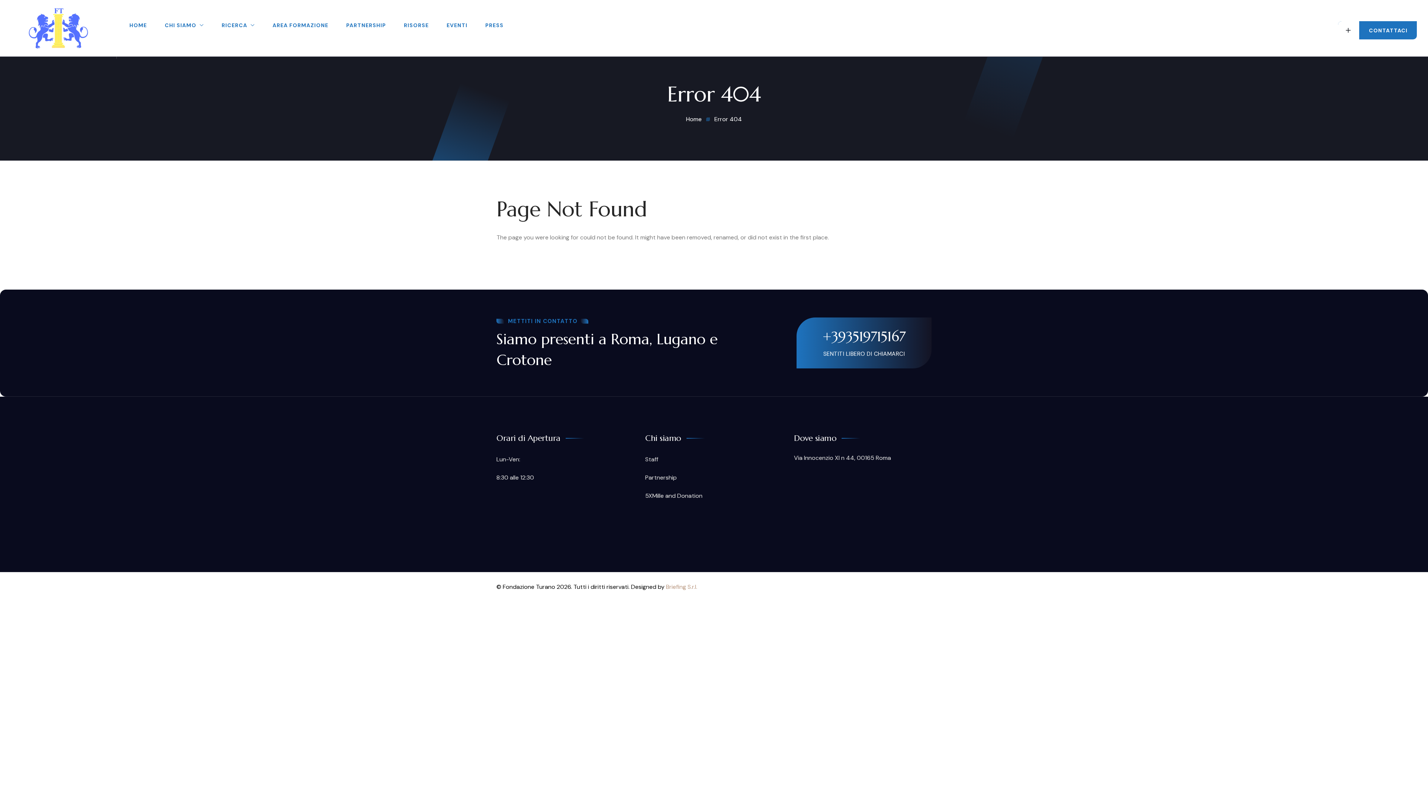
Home (138, 25)
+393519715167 (864, 336)
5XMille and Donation (673, 496)
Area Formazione (300, 25)
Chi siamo (180, 25)
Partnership (366, 25)
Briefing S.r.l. (681, 587)
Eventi (457, 25)
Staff (651, 459)
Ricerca (234, 25)
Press (494, 25)
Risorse (416, 25)
